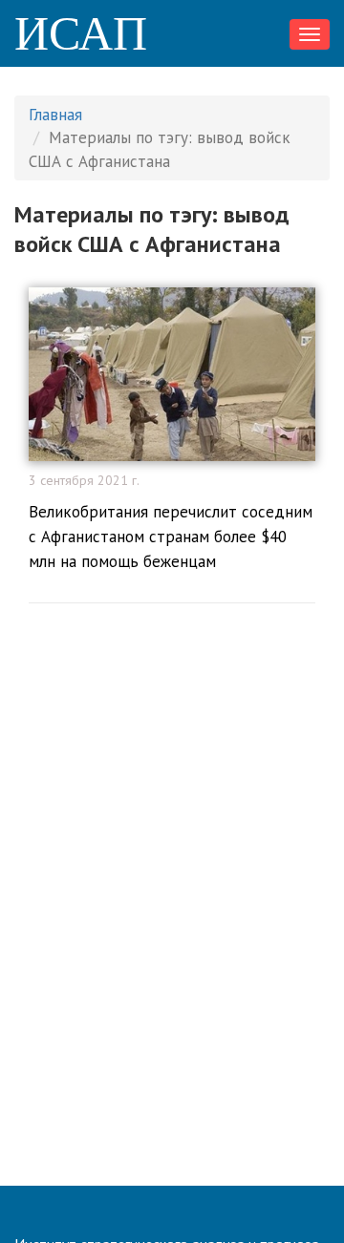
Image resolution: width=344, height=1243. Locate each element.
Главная (55, 114)
